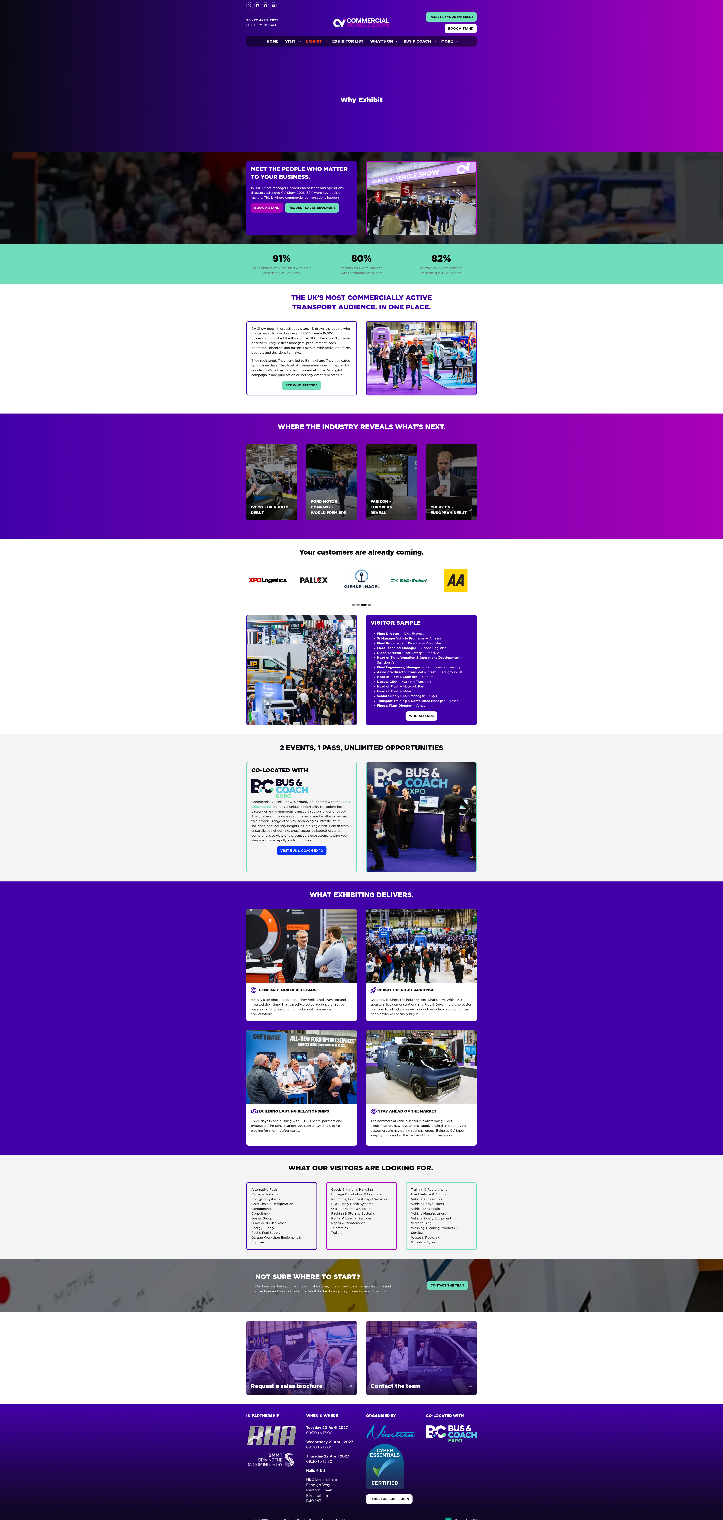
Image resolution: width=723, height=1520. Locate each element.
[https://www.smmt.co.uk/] (271, 1467)
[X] (249, 5)
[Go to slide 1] (353, 605)
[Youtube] (273, 5)
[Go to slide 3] (365, 605)
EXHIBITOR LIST (347, 41)
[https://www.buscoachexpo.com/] (451, 1441)
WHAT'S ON (381, 41)
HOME (272, 41)
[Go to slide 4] (369, 605)
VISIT (290, 41)
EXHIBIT (314, 41)
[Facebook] (265, 5)
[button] (451, 17)
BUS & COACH (417, 41)
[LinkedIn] (257, 5)
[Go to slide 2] (359, 605)
